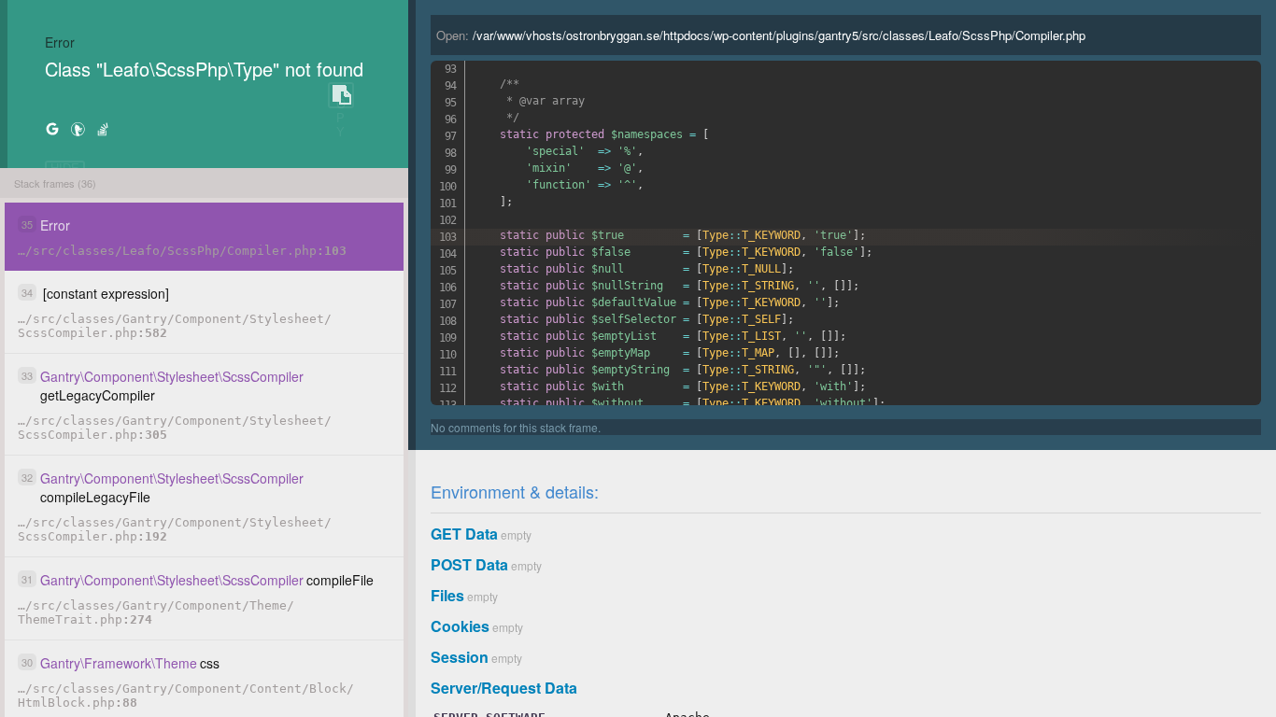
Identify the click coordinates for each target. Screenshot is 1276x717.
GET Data (464, 533)
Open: (760, 35)
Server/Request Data (504, 687)
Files (447, 595)
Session (460, 657)
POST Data (469, 564)
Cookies (460, 626)
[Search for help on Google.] (52, 128)
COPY (341, 95)
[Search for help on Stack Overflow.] (102, 128)
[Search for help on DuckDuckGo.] (77, 128)
